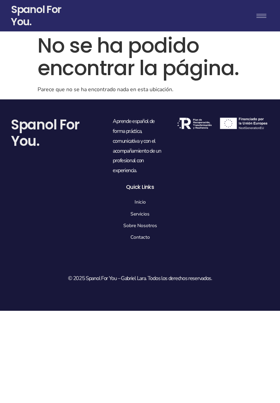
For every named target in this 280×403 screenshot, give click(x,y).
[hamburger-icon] (261, 15)
